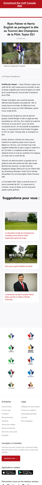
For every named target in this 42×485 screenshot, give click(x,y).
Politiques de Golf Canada (30, 406)
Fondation (5, 414)
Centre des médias (8, 424)
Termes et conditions (28, 410)
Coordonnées (6, 406)
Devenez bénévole (8, 428)
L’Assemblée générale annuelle (29, 415)
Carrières (5, 421)
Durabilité (5, 435)
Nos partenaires (7, 417)
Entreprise (6, 401)
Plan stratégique (27, 421)
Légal (23, 401)
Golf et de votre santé (9, 432)
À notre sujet (6, 410)
